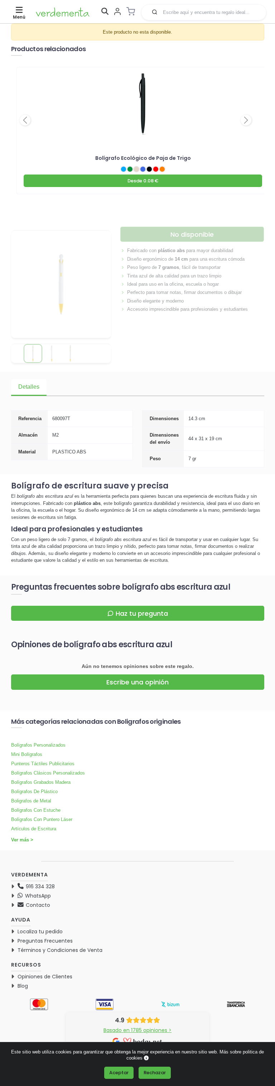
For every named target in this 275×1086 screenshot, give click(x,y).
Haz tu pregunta (142, 613)
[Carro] (132, 11)
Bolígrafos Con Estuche (36, 810)
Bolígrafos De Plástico (34, 791)
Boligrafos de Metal (31, 801)
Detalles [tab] (28, 387)
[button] (154, 12)
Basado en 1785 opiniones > (137, 1030)
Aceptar (119, 1072)
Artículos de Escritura (33, 828)
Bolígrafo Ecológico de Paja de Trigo (143, 158)
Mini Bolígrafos (26, 754)
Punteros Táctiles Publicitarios (42, 763)
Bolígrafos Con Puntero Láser (41, 819)
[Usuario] (117, 12)
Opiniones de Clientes (45, 976)
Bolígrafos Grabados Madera (41, 782)
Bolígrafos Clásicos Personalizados (48, 773)
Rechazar (155, 1072)
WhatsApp (37, 895)
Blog (23, 985)
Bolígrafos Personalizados (38, 745)
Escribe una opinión (137, 682)
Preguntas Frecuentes (45, 940)
